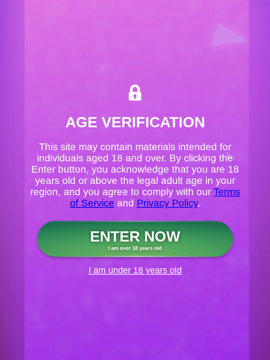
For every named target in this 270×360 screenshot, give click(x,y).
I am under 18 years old (135, 270)
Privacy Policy (167, 203)
